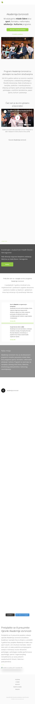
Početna (17, 679)
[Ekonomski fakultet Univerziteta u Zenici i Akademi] (17, 424)
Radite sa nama (17, 687)
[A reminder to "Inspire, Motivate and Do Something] (17, 575)
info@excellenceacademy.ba (17, 699)
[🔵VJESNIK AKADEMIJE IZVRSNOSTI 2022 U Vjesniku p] (17, 492)
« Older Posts (4, 241)
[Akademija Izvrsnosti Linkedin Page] (20, 693)
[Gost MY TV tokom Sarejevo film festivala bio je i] (17, 546)
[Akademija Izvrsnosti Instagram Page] (17, 693)
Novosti (17, 684)
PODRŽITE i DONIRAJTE (18, 34)
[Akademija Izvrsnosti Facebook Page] (14, 693)
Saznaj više (12, 321)
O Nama (18, 682)
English (17, 689)
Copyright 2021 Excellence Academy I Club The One (17, 697)
